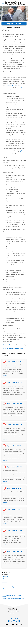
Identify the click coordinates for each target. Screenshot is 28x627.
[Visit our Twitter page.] (16, 621)
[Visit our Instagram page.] (11, 621)
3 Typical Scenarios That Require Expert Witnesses (11, 595)
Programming (4, 582)
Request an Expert (14, 24)
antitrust (20, 87)
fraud (11, 90)
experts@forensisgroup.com (14, 618)
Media (2, 578)
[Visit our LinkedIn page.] (19, 621)
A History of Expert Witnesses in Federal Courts (12, 598)
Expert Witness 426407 (14, 488)
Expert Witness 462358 (14, 425)
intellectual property (12, 85)
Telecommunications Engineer (8, 587)
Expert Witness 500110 (14, 467)
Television (3, 585)
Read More (5, 375)
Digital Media (4, 576)
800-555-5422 (11, 616)
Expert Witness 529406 (14, 551)
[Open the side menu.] (3, 4)
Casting (3, 591)
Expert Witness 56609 (14, 446)
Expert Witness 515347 (14, 361)
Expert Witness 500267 (14, 382)
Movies (3, 580)
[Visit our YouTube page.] (14, 621)
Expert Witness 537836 (14, 403)
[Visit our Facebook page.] (9, 621)
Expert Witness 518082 (14, 509)
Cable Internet (4, 589)
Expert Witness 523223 (14, 530)
